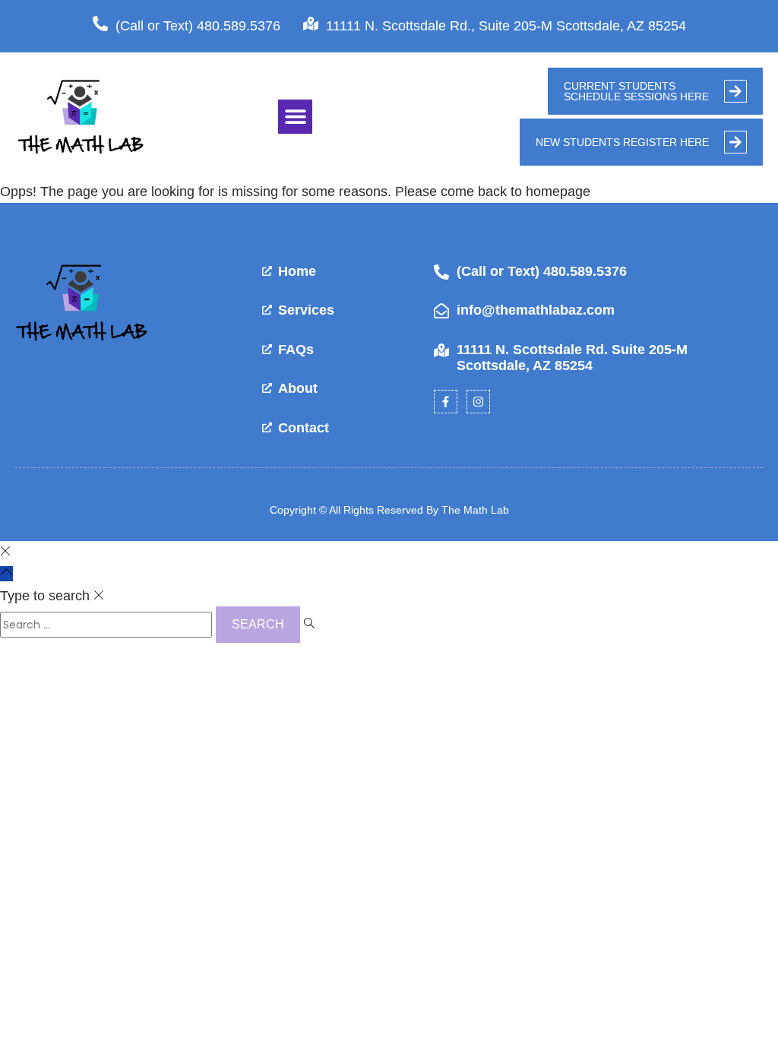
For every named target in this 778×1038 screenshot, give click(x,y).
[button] (295, 117)
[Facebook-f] (445, 401)
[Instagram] (478, 401)
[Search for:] (108, 623)
